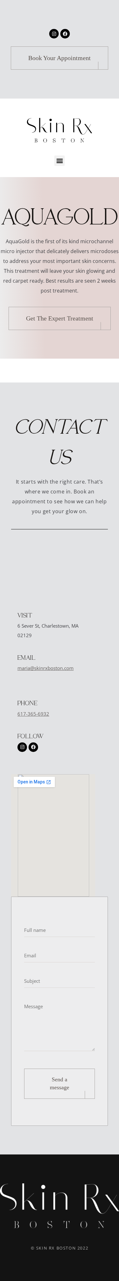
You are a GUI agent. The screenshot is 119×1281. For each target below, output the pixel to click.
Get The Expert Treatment (59, 318)
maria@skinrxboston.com (45, 668)
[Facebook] (65, 33)
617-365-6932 (33, 714)
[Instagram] (54, 33)
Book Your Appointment (59, 57)
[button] (59, 160)
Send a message (59, 1083)
